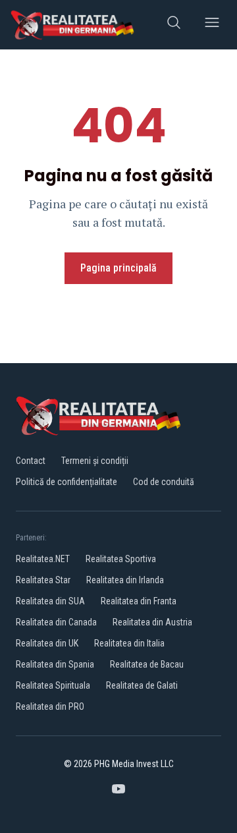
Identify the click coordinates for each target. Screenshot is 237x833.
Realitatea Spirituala (53, 685)
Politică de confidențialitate (66, 481)
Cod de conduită (163, 481)
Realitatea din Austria (152, 622)
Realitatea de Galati (142, 685)
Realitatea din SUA (50, 601)
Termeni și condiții (94, 460)
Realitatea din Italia (129, 643)
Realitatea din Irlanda (125, 580)
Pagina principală (118, 268)
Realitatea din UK (47, 643)
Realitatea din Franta (138, 601)
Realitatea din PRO (50, 706)
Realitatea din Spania (55, 664)
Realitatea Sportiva (121, 559)
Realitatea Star (43, 580)
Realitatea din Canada (56, 622)
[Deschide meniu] (212, 25)
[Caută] (174, 24)
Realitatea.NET (43, 559)
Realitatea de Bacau (147, 664)
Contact (30, 460)
